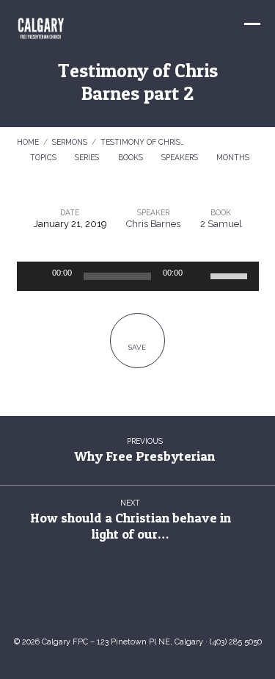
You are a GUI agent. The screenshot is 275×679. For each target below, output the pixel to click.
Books (131, 157)
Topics (44, 157)
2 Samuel (221, 223)
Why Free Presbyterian (144, 456)
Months (234, 157)
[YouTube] (123, 600)
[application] (138, 276)
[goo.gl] (94, 600)
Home (28, 141)
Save (137, 347)
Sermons (69, 141)
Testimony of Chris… (142, 141)
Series (88, 157)
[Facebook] (151, 600)
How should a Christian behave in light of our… (130, 526)
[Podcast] (181, 600)
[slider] (231, 275)
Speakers (180, 157)
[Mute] (198, 276)
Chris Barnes (153, 223)
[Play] (36, 276)
